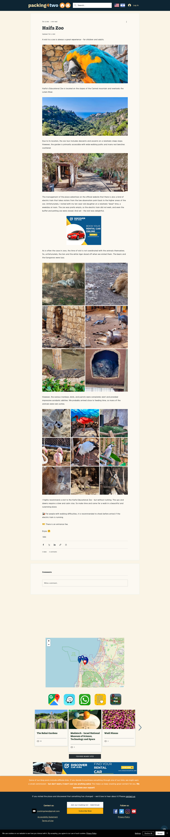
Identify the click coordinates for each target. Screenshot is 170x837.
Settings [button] (138, 833)
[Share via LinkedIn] (55, 545)
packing (37, 5)
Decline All (148, 833)
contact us (130, 796)
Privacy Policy (91, 833)
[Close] (167, 833)
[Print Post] (66, 545)
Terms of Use (47, 820)
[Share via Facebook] (43, 545)
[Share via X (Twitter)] (49, 545)
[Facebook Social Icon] (115, 811)
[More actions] (126, 21)
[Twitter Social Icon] (121, 811)
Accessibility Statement (48, 817)
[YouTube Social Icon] (134, 811)
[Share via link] (60, 545)
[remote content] (85, 230)
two (53, 5)
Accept (160, 833)
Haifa (44, 537)
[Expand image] (63, 284)
